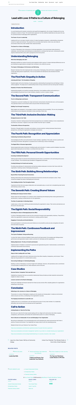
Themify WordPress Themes (54, 377)
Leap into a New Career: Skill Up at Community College (22, 341)
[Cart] (65, 2)
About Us (31, 388)
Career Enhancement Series (31, 369)
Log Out (61, 2)
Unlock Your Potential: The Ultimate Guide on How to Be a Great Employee (54, 341)
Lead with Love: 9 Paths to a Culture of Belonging (38, 18)
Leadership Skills (13, 356)
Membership (41, 2)
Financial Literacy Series (31, 374)
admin (34, 21)
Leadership (40, 21)
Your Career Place (33, 2)
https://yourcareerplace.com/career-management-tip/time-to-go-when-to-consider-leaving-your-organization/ (37, 331)
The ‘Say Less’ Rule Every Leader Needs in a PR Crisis (57, 356)
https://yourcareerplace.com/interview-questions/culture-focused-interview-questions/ (31, 328)
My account (51, 2)
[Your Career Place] (16, 2)
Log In (56, 2)
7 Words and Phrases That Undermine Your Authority (36, 358)
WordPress (44, 377)
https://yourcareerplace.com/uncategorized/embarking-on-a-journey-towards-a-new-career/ (33, 333)
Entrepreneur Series (29, 371)
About (46, 2)
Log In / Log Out (32, 386)
